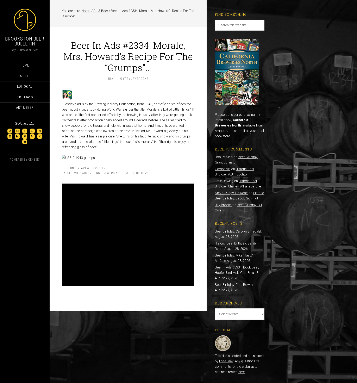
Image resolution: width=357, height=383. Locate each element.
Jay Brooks (223, 205)
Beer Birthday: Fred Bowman (235, 285)
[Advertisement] (128, 234)
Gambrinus (222, 169)
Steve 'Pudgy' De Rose (231, 193)
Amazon (221, 131)
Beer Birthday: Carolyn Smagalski (239, 231)
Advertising (91, 173)
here (241, 372)
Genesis (34, 159)
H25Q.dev (226, 361)
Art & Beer (89, 168)
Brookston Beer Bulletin (24, 41)
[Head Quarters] (223, 350)
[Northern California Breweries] (237, 104)
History (142, 173)
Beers (103, 168)
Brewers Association (118, 173)
